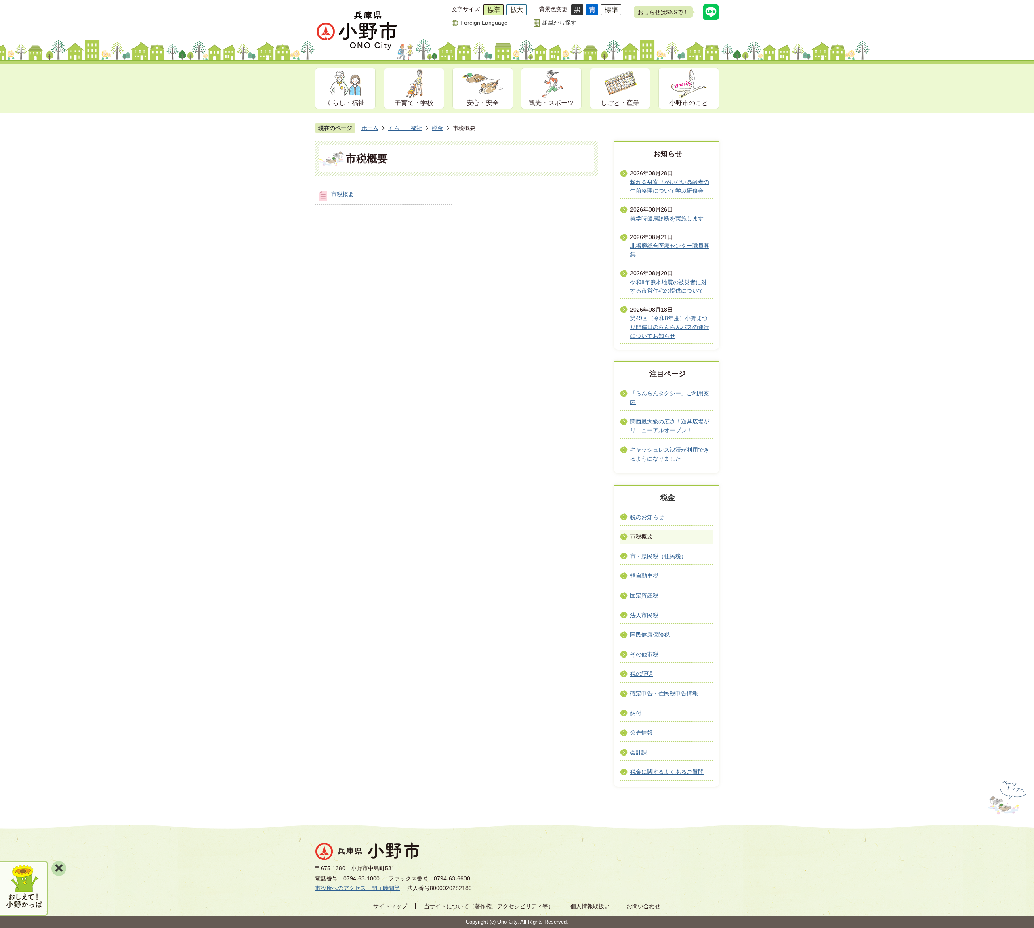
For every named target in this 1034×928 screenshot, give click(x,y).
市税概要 (342, 194)
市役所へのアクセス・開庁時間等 (357, 888)
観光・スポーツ (551, 102)
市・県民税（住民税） (658, 556)
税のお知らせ (647, 517)
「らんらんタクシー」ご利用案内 (669, 397)
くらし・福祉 (345, 102)
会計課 (638, 752)
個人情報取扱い (590, 906)
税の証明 (641, 673)
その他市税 (644, 654)
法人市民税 (644, 615)
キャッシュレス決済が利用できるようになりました (669, 454)
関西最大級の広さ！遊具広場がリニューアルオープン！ (669, 426)
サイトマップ (390, 906)
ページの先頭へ (1006, 797)
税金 (437, 128)
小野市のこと (688, 102)
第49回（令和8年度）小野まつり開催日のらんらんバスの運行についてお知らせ (669, 327)
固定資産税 (644, 595)
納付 (635, 713)
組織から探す (559, 22)
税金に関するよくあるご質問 (667, 772)
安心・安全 (483, 102)
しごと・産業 (620, 102)
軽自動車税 (644, 575)
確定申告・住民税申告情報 (664, 693)
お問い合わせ (643, 906)
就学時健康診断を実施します (667, 218)
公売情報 (641, 732)
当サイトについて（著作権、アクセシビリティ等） (489, 906)
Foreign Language (484, 22)
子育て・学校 (414, 102)
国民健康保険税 (650, 634)
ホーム (369, 128)
